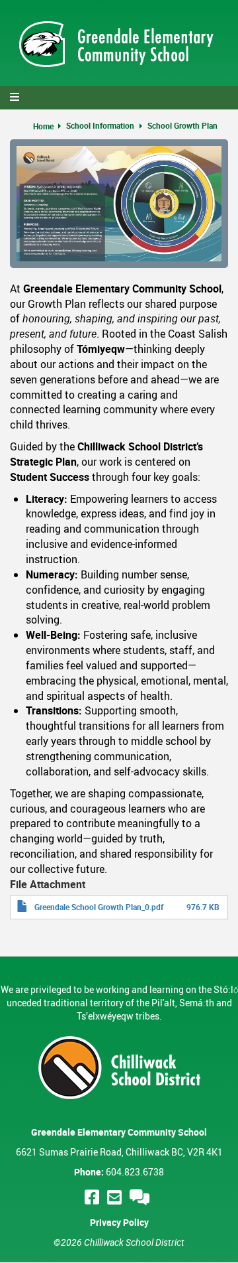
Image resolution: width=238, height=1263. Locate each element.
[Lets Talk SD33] (141, 1197)
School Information (100, 125)
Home (43, 126)
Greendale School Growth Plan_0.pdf (98, 906)
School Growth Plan (182, 125)
